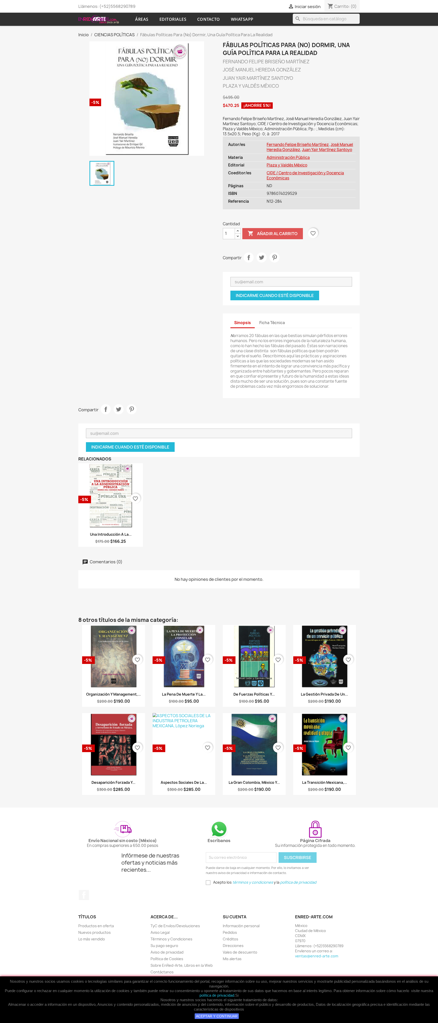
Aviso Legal (160, 932)
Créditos (230, 939)
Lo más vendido (91, 939)
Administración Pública (288, 157)
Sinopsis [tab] (242, 322)
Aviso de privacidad (167, 952)
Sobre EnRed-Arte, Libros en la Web (182, 965)
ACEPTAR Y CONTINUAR (217, 1016)
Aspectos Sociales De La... (184, 782)
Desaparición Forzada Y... (113, 782)
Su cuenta (234, 917)
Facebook (84, 895)
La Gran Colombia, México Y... (254, 782)
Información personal (241, 925)
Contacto (208, 19)
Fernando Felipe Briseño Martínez (298, 144)
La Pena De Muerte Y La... (184, 694)
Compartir (249, 257)
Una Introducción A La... (111, 534)
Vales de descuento (240, 952)
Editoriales (173, 19)
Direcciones (233, 945)
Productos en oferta (96, 925)
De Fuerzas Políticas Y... (254, 694)
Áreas (142, 19)
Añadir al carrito (273, 233)
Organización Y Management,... (113, 694)
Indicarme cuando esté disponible (275, 295)
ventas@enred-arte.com (316, 956)
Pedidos (230, 932)
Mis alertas (232, 958)
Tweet (262, 257)
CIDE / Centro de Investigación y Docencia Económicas (305, 175)
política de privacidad (216, 995)
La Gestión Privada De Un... (324, 694)
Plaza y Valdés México (287, 165)
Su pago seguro (164, 945)
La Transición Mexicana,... (324, 782)
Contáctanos (162, 972)
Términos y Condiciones (171, 939)
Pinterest (274, 257)
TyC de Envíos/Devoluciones (175, 925)
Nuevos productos (94, 932)
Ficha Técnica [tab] (272, 322)
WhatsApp (242, 19)
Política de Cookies (167, 958)
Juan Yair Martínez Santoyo (327, 149)
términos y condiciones (252, 882)
